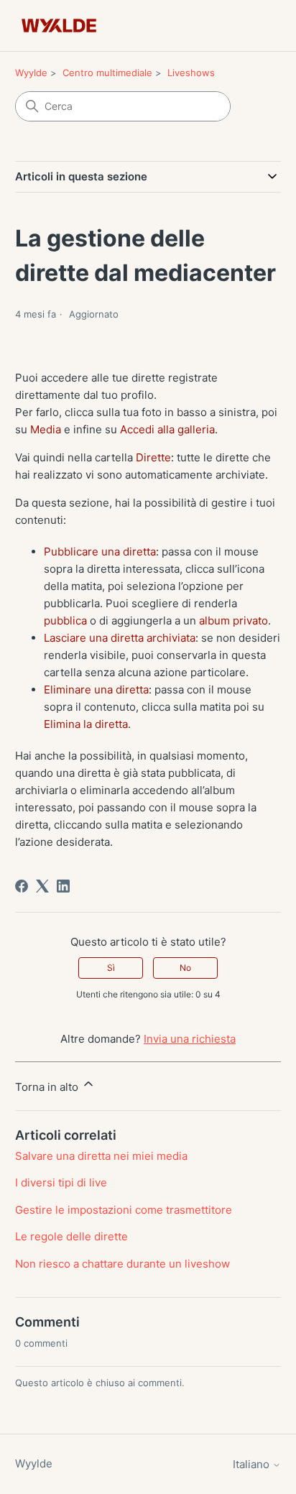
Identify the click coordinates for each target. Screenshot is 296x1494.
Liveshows (191, 72)
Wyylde (31, 72)
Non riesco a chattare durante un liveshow (122, 1264)
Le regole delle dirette (71, 1236)
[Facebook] (21, 886)
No (185, 967)
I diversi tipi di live (61, 1182)
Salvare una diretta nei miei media (101, 1156)
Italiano (252, 1464)
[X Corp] (42, 886)
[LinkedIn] (63, 886)
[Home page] (59, 25)
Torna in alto (48, 1087)
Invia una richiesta (190, 1039)
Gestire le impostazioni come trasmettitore (123, 1210)
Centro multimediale (107, 72)
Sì (111, 967)
